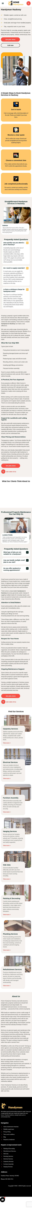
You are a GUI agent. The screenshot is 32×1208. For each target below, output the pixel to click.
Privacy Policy (7, 1131)
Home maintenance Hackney (10, 1126)
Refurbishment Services (9, 1151)
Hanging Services (8, 1166)
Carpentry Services (8, 1161)
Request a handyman (9, 1139)
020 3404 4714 (29, 3)
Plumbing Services (8, 1156)
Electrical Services (8, 1159)
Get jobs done (10, 39)
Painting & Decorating (9, 1148)
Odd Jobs (5, 1153)
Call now (10, 45)
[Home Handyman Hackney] (15, 3)
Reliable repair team (8, 1129)
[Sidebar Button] (3, 3)
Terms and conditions (9, 1134)
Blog (4, 1137)
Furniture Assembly (8, 1164)
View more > (7, 743)
